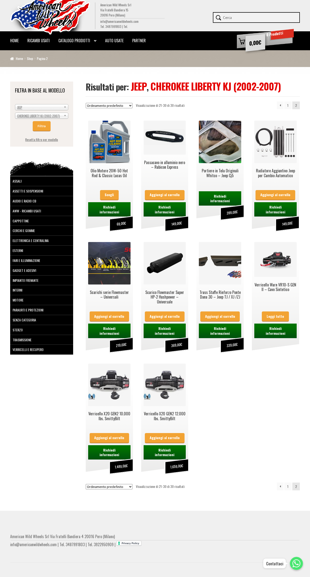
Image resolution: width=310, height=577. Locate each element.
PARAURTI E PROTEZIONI (28, 309)
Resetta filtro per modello (41, 139)
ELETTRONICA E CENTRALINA (31, 240)
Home (14, 40)
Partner (139, 40)
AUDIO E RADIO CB (24, 200)
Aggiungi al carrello (165, 194)
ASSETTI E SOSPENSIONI (28, 190)
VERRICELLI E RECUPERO (28, 349)
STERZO (18, 329)
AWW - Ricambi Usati (27, 210)
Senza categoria (24, 319)
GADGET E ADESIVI (24, 270)
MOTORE (18, 299)
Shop (30, 58)
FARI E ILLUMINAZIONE (26, 260)
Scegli (109, 194)
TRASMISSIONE (22, 339)
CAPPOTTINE (21, 220)
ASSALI (17, 181)
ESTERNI (18, 250)
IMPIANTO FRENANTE (26, 280)
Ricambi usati (38, 40)
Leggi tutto (275, 316)
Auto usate (114, 40)
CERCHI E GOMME (24, 230)
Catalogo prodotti (74, 40)
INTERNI (17, 290)
